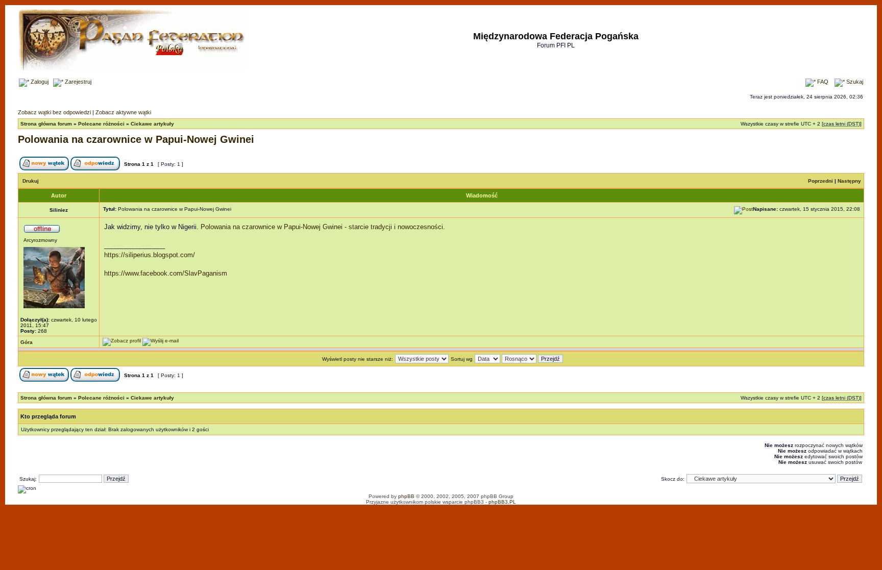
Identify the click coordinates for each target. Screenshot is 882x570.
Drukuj (30, 181)
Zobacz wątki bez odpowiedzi (54, 112)
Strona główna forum (46, 124)
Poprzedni (820, 181)
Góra (26, 342)
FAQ (822, 82)
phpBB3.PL (502, 502)
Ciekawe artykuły (152, 124)
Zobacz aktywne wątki (123, 112)
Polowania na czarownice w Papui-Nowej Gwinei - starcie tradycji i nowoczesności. (323, 227)
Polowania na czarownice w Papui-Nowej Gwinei (136, 139)
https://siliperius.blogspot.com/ (149, 255)
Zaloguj (38, 82)
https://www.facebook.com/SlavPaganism (165, 273)
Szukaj (854, 82)
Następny (849, 181)
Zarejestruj (77, 82)
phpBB (406, 496)
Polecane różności (101, 124)
